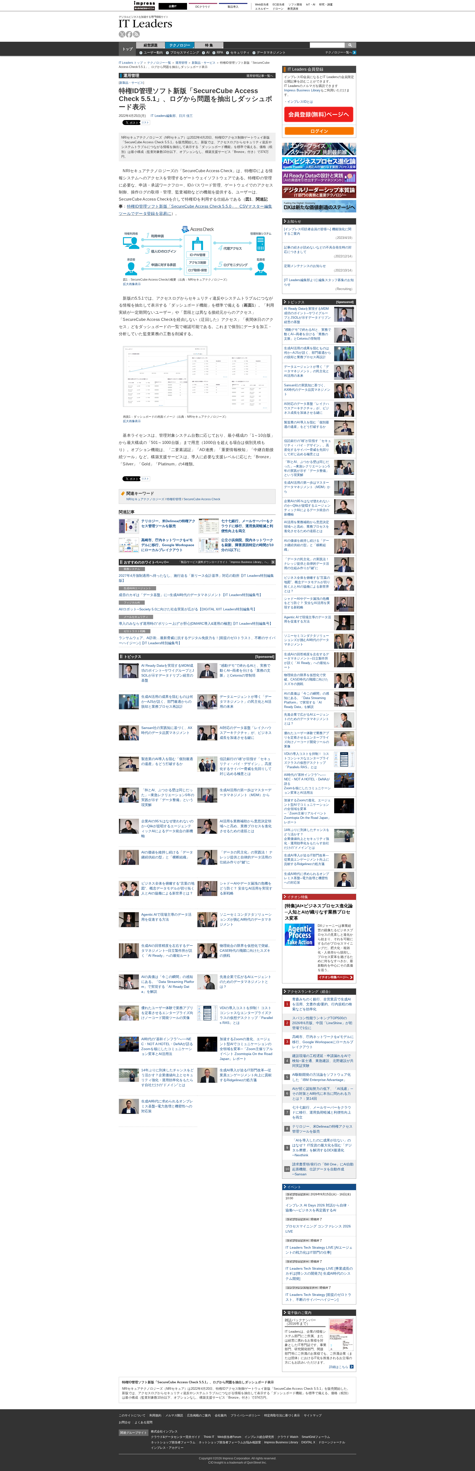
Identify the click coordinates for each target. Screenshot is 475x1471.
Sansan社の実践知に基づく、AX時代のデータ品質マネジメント (307, 389)
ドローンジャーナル (331, 1442)
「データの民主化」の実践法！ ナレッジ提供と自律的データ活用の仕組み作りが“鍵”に (246, 857)
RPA (220, 52)
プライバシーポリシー (245, 1415)
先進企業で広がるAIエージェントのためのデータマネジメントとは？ (245, 982)
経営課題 (151, 45)
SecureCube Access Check (202, 499)
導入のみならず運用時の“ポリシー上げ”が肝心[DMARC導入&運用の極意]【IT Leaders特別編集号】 (196, 623)
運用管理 (181, 62)
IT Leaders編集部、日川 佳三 (172, 116)
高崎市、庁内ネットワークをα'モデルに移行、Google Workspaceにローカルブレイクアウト (167, 545)
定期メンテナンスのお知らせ (305, 266)
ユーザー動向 (153, 52)
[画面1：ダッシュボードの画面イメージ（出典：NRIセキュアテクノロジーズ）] (197, 412)
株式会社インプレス (164, 1431)
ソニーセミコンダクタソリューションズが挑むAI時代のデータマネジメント (246, 919)
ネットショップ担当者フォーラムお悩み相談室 (230, 1442)
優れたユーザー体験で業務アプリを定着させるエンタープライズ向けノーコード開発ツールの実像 (167, 1013)
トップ (127, 49)
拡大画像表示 (132, 284)
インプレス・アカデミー (167, 1448)
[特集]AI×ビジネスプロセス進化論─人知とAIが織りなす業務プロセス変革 (319, 911)
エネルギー (262, 8)
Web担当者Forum (229, 1437)
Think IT (209, 1437)
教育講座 (292, 8)
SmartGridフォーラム (316, 1437)
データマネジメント (271, 52)
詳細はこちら (338, 1367)
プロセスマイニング (184, 52)
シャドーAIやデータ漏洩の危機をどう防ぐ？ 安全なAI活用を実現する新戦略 (246, 888)
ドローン (278, 8)
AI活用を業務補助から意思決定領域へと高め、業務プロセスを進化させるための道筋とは (246, 826)
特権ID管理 (173, 499)
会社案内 (221, 1415)
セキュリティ (240, 52)
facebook (129, 34)
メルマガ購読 (174, 1415)
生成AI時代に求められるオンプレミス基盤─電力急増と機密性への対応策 (167, 1106)
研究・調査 (326, 4)
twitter (122, 34)
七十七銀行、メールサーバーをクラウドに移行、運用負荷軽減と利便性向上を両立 (247, 526)
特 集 (209, 45)
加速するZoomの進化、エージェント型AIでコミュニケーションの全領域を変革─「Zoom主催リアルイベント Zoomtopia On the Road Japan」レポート (246, 1049)
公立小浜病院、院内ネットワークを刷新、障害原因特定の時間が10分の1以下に (247, 545)
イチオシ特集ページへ (333, 977)
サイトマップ (313, 1415)
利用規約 (155, 1415)
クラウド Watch (287, 1437)
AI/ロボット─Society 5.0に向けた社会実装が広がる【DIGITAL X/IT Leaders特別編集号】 (188, 609)
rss (136, 34)
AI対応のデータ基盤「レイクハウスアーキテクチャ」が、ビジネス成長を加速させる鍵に (246, 733)
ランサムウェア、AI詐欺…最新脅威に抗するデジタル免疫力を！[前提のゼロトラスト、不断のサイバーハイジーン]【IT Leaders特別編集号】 (197, 640)
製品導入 (233, 6)
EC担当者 (279, 4)
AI (208, 52)
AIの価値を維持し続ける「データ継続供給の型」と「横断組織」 (306, 545)
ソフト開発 (295, 4)
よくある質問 (143, 1422)
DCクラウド (202, 6)
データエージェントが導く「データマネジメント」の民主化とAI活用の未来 (246, 701)
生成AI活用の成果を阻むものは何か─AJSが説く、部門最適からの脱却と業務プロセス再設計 (167, 701)
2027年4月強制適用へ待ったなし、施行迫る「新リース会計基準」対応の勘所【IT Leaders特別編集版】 (196, 578)
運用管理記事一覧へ (259, 75)
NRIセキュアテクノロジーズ (145, 499)
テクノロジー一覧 (159, 62)
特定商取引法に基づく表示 (282, 1415)
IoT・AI (310, 4)
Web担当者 (262, 4)
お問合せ (125, 1422)
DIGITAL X (308, 1442)
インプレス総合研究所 (259, 1437)
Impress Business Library (302, 90)
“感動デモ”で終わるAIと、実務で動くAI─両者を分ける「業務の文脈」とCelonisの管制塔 (245, 670)
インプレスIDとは (300, 102)
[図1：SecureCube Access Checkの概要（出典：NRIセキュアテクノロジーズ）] (197, 275)
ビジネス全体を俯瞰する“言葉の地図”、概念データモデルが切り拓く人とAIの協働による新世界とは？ (167, 888)
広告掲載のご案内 (199, 1415)
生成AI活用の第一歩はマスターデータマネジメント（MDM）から (307, 487)
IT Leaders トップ (131, 62)
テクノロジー (179, 45)
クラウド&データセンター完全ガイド (175, 1437)
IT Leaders (145, 23)
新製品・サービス (203, 62)
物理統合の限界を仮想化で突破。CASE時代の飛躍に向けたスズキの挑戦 (246, 950)
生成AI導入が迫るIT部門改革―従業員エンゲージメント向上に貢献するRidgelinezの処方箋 (246, 1075)
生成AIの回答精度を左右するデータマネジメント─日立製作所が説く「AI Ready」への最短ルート (167, 950)
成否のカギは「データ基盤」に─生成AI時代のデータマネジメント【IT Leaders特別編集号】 (191, 595)
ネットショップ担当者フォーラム (173, 1442)
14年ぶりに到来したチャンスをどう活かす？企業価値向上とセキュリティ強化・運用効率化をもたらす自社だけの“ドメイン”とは (306, 838)
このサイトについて (132, 1415)
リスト (145, 122)
